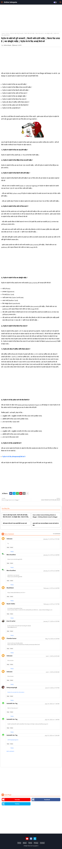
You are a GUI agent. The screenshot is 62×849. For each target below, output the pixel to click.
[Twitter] (14, 493)
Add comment (10, 751)
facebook (47, 799)
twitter (17, 804)
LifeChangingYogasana (12, 739)
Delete (11, 547)
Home (3, 33)
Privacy (36, 843)
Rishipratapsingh (12, 687)
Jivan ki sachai (11, 621)
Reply (8, 547)
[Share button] (27, 493)
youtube (17, 799)
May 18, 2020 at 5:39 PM (52, 639)
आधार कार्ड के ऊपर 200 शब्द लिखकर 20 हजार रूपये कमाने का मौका (46, 524)
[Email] (24, 493)
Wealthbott (10, 588)
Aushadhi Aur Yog (12, 703)
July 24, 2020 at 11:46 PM (52, 704)
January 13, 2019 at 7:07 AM (51, 539)
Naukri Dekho (11, 604)
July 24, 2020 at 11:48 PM (52, 719)
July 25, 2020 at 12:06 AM (52, 735)
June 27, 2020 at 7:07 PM (52, 688)
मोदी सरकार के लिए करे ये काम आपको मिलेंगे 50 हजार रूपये (15, 523)
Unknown (9, 539)
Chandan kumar (11, 638)
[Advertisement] (31, 17)
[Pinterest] (20, 493)
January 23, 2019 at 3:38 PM (51, 555)
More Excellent (11, 554)
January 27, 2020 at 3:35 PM (51, 621)
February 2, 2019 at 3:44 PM (51, 588)
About (24, 843)
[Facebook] (10, 493)
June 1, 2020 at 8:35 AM (52, 656)
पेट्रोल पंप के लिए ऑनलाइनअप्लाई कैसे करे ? (14, 457)
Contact (42, 843)
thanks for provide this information (15, 692)
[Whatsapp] (17, 493)
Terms (30, 843)
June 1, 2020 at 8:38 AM (52, 672)
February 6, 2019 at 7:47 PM (51, 604)
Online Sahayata (10, 2)
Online (7, 33)
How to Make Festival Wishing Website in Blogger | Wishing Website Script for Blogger (45, 516)
